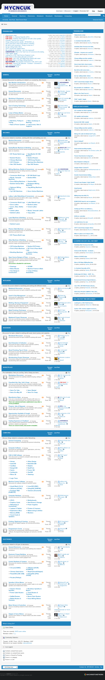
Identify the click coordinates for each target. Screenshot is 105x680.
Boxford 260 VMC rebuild (81, 122)
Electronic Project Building (17, 554)
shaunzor (62, 38)
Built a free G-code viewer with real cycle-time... (20, 57)
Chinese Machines (16, 160)
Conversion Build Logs (17, 175)
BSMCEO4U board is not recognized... (85, 201)
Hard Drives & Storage (35, 502)
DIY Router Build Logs (17, 154)
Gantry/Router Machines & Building (20, 148)
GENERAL (6, 74)
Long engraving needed (63, 407)
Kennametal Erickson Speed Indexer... (85, 280)
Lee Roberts (91, 143)
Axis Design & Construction (14, 271)
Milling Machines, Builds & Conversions (21, 169)
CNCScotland (61, 63)
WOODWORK (7, 328)
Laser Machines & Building (17, 217)
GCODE (30, 266)
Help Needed (78, 188)
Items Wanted (32, 390)
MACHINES (6, 132)
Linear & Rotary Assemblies (31, 271)
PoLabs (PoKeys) (15, 577)
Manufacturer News (15, 397)
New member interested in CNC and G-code (29, 62)
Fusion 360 (31, 470)
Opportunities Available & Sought (19, 413)
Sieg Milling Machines (35, 187)
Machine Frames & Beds (35, 268)
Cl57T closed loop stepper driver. (15, 48)
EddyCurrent (91, 190)
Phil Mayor (91, 184)
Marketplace (58, 16)
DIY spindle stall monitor (81, 116)
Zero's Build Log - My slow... (64, 148)
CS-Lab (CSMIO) (15, 568)
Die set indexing (64, 288)
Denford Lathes (15, 213)
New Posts (12, 19)
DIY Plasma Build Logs (17, 235)
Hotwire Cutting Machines (31, 253)
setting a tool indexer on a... (62, 482)
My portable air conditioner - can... (84, 87)
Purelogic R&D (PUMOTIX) (14, 491)
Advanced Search (98, 19)
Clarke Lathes (14, 210)
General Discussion (15, 91)
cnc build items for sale (81, 222)
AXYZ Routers (14, 162)
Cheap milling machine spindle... (63, 106)
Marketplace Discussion (16, 375)
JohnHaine (62, 40)
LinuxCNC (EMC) (33, 486)
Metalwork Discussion (16, 288)
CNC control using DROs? (13, 65)
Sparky (63, 36)
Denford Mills (32, 177)
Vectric (12, 470)
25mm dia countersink (61, 296)
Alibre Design (32, 461)
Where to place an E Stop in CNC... (84, 233)
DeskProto (31, 468)
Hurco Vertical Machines (35, 191)
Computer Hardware (15, 495)
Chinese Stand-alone (16, 571)
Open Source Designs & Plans (18, 257)
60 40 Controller (64, 98)
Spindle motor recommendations (63, 141)
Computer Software (15, 448)
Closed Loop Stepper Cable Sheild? (84, 182)
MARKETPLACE (7, 367)
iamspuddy (91, 224)
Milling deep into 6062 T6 (81, 195)
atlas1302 (62, 35)
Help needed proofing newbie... (83, 148)
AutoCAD (13, 463)
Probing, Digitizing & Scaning (18, 521)
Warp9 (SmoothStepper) (35, 571)
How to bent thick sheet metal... (83, 64)
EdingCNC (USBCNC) (34, 488)
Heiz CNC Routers (16, 164)
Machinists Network (93, 675)
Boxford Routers (15, 158)
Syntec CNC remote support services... (85, 308)
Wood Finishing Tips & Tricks (18, 350)
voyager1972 (92, 136)
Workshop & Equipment (16, 98)
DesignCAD (13, 468)
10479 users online (20, 631)
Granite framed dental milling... (83, 175)
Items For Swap (33, 392)
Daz (89, 112)
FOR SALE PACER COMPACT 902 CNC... (86, 291)
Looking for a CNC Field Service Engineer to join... (20, 55)
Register (100, 11)
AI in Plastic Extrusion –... (62, 240)
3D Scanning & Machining (63, 522)
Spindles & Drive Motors (16, 582)
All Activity (5, 19)
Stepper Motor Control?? (63, 605)
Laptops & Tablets (16, 508)
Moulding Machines (16, 252)
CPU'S (12, 500)
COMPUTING (6, 433)
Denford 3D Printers (34, 246)
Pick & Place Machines (17, 248)
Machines (22, 16)
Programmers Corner (15, 529)
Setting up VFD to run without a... (83, 209)
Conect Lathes (32, 207)
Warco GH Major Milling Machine (23, 60)
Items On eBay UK (16, 392)
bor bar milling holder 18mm (14, 47)
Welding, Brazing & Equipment (18, 303)
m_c (14, 633)
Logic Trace (14, 478)
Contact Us (82, 667)
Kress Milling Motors (34, 598)
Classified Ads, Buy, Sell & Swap (19, 382)
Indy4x (63, 51)
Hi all (17, 66)
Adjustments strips (11, 35)
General (14, 16)
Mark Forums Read (21, 19)
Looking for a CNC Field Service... (84, 303)
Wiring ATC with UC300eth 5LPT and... (85, 134)
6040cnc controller (79, 216)
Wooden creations (65, 357)
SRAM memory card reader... (63, 496)
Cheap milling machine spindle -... (84, 58)
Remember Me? (84, 11)
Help (93, 11)
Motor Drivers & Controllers (17, 605)
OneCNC (30, 472)
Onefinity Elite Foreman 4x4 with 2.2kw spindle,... (28, 38)
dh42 (89, 158)
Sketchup (31, 474)
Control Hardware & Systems (18, 561)
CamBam (13, 466)
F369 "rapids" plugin (11, 53)
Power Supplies (33, 504)
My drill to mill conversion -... (82, 70)
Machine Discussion (15, 140)
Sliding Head (92, 177)
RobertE (87, 288)
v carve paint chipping (62, 350)
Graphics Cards (15, 502)
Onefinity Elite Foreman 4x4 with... (84, 46)
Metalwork (40, 16)
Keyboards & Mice (16, 510)
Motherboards (32, 500)
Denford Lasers (15, 224)
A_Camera (62, 43)
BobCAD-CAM (32, 463)
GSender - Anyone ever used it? (15, 40)
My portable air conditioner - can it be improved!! (20, 50)
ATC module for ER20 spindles (83, 110)
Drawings (13, 266)
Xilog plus (62, 528)
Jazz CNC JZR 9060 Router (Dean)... (84, 286)
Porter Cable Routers (16, 592)
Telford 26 (62, 55)
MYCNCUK (90, 667)
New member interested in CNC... (63, 85)
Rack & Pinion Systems (17, 124)
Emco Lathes (14, 204)
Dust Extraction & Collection (18, 343)
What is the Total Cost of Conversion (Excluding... (30, 52)
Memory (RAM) (15, 513)
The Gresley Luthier (93, 150)
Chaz (86, 276)
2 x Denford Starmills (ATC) (21, 37)
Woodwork (49, 16)
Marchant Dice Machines (35, 162)
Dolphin (30, 466)
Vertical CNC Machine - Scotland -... (84, 251)
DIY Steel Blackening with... (63, 311)
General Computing (15, 440)
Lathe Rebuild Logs (34, 202)
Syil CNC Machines (16, 191)
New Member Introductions (17, 82)
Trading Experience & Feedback (19, 421)
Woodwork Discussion (16, 335)
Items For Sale (14, 390)
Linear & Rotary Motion (16, 113)
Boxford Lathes (32, 204)
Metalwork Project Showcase (18, 317)
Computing (68, 16)
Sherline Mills (32, 181)
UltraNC (63, 61)
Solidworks (13, 472)
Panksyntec (88, 310)
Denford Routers (33, 158)
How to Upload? (78, 141)
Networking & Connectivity (14, 505)
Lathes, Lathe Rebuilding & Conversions (21, 196)
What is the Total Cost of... (81, 93)
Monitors (30, 513)
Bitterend (62, 65)
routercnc (62, 41)
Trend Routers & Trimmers (32, 593)
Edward (87, 258)
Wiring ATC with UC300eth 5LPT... (63, 583)
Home (6, 16)
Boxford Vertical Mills (17, 183)
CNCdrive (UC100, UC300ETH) (32, 568)
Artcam (12, 461)
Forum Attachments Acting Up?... (84, 156)
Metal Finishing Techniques (17, 310)
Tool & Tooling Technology (17, 106)
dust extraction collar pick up (63, 343)
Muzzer (63, 48)
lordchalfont (62, 58)
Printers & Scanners (34, 508)
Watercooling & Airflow (35, 510)
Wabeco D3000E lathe (80, 256)
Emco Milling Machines (17, 181)
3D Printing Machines (17, 246)
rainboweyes (89, 293)
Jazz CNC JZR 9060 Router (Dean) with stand (26, 58)
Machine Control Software (17, 481)
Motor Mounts (14, 268)
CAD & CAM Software (15, 455)
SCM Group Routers (34, 160)
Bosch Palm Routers (34, 596)
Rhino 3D (13, 474)
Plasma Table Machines (16, 229)
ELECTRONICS (7, 539)
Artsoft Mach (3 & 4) (16, 486)
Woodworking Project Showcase (19, 357)
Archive (97, 667)
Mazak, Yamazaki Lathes (35, 210)
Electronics (31, 16)
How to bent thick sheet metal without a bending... (20, 43)
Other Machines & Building (17, 240)
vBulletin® (8, 673)
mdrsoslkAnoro (27, 643)
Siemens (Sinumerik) (34, 490)
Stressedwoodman (93, 210)
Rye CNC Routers (33, 164)
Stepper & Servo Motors (16, 614)
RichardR (90, 218)
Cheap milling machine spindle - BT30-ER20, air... (20, 42)
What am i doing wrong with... (63, 218)
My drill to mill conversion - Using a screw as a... (20, 45)
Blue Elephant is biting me (81, 162)
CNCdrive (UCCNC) (16, 488)
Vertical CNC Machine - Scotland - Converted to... (28, 63)
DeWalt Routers (15, 596)
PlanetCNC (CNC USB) (17, 574)
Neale (63, 53)
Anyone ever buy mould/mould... (62, 423)
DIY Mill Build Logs (34, 175)
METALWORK (7, 280)
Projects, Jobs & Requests (17, 406)
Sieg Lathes (31, 213)
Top (69, 80)
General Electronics (15, 547)
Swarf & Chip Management (17, 295)
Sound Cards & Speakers (14, 515)
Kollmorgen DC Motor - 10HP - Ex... (84, 274)
